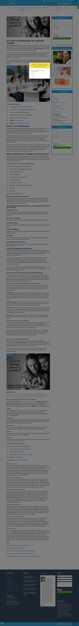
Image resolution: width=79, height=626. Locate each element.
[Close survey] (49, 61)
